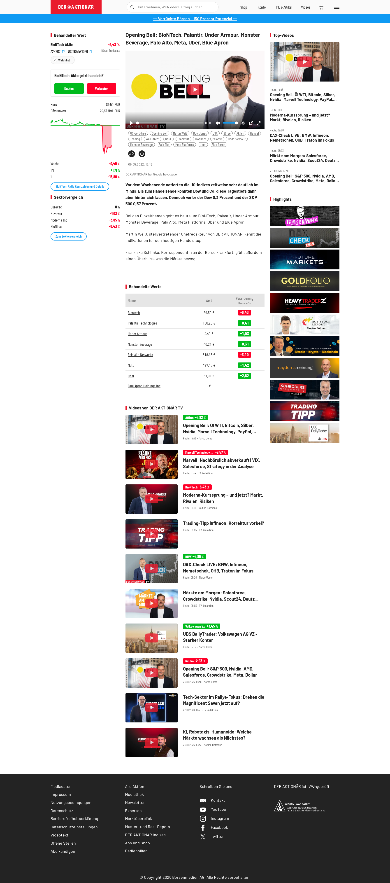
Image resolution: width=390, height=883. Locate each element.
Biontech (134, 312)
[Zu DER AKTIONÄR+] (284, 7)
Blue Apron (218, 144)
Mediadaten (61, 786)
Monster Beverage (141, 144)
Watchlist (64, 60)
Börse (227, 133)
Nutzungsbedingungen (71, 802)
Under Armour (237, 139)
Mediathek (134, 794)
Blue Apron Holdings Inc (144, 385)
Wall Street (152, 139)
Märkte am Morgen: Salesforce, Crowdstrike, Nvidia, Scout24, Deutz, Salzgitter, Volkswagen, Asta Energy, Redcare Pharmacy (303, 158)
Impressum (61, 794)
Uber (203, 144)
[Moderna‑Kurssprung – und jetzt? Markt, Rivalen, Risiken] (195, 499)
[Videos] (306, 7)
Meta (131, 365)
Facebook (219, 827)
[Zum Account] (262, 7)
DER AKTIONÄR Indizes (145, 834)
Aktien (240, 133)
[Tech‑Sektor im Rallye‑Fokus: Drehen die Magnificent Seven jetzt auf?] (195, 707)
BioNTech (201, 139)
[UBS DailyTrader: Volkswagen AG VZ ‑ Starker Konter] (195, 638)
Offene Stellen (63, 843)
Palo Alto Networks (140, 354)
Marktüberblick (138, 818)
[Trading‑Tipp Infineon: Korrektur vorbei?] (195, 534)
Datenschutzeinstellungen (74, 826)
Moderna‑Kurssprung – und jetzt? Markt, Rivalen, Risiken (300, 117)
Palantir (217, 139)
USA (215, 133)
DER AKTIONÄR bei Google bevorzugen (151, 174)
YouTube (218, 809)
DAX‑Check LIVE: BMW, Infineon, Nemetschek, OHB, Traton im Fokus (302, 137)
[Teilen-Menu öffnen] (131, 153)
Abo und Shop (137, 842)
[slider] (170, 123)
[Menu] (336, 7)
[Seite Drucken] (142, 153)
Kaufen (69, 88)
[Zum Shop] (244, 7)
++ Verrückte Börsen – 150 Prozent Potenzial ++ (195, 18)
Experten (133, 810)
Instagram (220, 818)
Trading (135, 139)
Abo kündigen (63, 851)
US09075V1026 (78, 51)
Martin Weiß (180, 133)
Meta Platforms (184, 144)
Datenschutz (62, 810)
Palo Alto (164, 144)
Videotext (59, 834)
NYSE (168, 139)
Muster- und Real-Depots (147, 826)
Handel (254, 133)
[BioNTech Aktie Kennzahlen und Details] (85, 136)
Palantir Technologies (142, 322)
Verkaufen (101, 88)
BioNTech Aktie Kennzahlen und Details (80, 186)
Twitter (217, 836)
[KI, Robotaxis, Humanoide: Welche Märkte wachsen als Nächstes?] (195, 742)
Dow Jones (200, 133)
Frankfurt (183, 139)
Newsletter (135, 802)
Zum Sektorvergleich (69, 236)
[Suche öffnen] (132, 7)
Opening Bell (159, 133)
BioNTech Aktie (62, 44)
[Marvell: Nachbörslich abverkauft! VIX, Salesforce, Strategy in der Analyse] (195, 464)
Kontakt (218, 800)
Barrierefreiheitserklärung (74, 818)
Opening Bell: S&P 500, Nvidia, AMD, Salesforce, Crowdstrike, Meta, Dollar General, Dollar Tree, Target (303, 178)
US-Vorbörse (138, 133)
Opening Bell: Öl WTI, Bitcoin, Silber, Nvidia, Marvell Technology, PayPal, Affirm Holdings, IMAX (302, 97)
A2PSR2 (56, 51)
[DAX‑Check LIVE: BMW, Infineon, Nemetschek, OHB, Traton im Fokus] (195, 568)
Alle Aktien (134, 786)
